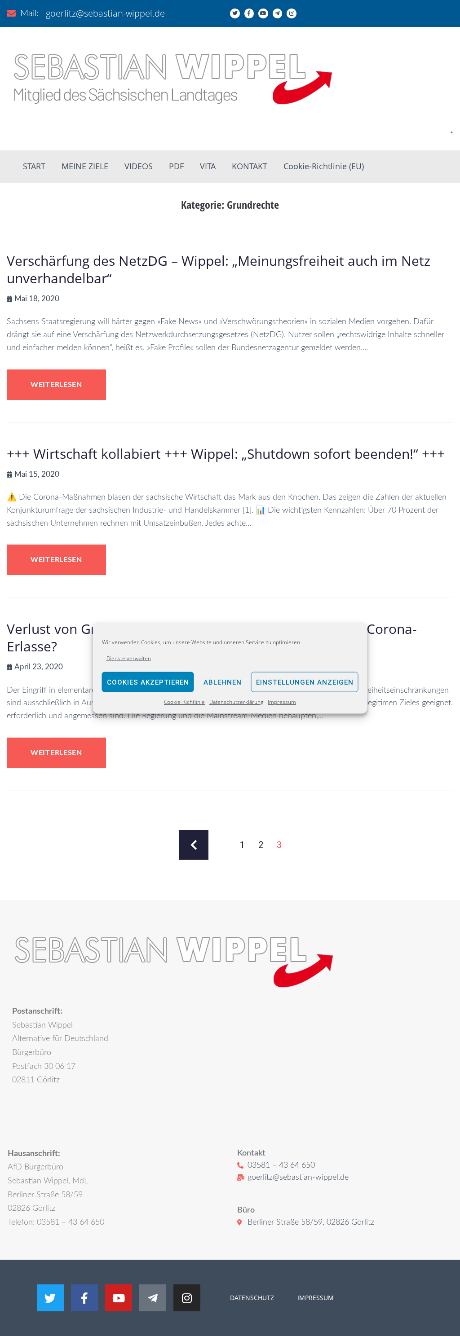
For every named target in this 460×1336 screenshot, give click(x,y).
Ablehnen (222, 682)
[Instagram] (291, 13)
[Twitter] (235, 13)
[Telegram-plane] (278, 13)
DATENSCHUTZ (252, 1297)
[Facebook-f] (249, 13)
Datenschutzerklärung (236, 702)
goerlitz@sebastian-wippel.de (105, 13)
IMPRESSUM (315, 1297)
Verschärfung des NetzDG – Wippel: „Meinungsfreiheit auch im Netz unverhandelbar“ (218, 269)
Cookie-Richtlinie (184, 702)
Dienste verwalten (128, 658)
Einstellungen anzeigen (305, 682)
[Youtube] (263, 13)
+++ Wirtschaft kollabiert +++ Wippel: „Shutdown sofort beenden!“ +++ (226, 453)
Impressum (282, 702)
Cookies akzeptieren (148, 682)
